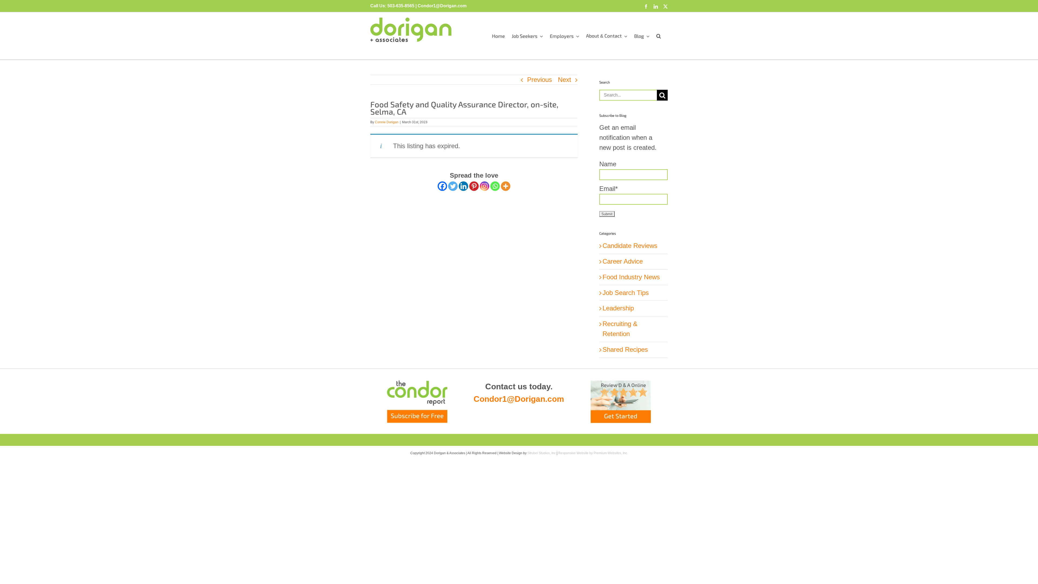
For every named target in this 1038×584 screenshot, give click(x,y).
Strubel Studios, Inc (541, 453)
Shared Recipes (625, 349)
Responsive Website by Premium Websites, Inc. (593, 453)
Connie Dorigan (386, 122)
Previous (539, 79)
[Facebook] (442, 186)
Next (564, 79)
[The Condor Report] (417, 401)
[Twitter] (453, 186)
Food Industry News (631, 277)
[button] (658, 35)
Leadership (618, 308)
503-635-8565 (400, 6)
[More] (505, 186)
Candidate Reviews (630, 245)
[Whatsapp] (495, 186)
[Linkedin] (463, 186)
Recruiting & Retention (620, 328)
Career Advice (623, 261)
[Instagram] (484, 186)
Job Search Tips (626, 292)
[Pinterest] (474, 186)
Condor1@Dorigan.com (519, 398)
